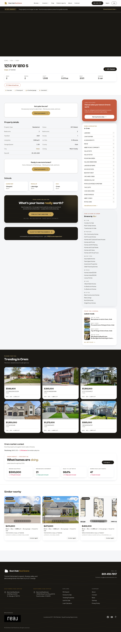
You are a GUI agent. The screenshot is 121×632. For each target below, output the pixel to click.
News (93, 597)
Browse (36, 3)
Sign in (107, 3)
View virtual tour (13, 85)
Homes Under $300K (90, 272)
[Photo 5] (24, 521)
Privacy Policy (96, 603)
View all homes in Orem (90, 205)
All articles (89, 342)
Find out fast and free (39, 214)
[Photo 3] (19, 521)
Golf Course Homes (90, 237)
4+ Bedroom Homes (90, 286)
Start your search (40, 113)
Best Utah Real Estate (14, 627)
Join (114, 3)
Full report (108, 462)
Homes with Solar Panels (91, 247)
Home (6, 60)
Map (52, 3)
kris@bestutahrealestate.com (109, 577)
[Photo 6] (26, 521)
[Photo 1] (15, 521)
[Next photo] (38, 509)
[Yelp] (116, 617)
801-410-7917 (97, 3)
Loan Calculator (67, 603)
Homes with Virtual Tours (91, 253)
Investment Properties (90, 264)
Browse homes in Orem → (110, 9)
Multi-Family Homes (90, 225)
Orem (17, 60)
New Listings (87, 297)
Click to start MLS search (40, 232)
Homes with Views (89, 250)
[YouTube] (112, 617)
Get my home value (98, 117)
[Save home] (38, 499)
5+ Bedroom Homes (90, 289)
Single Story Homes (90, 303)
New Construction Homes (91, 295)
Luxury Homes (88, 278)
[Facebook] (108, 617)
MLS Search (66, 592)
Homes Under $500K (90, 275)
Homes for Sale (67, 595)
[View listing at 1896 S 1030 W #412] (98, 509)
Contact (77, 3)
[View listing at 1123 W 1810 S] (60, 509)
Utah (11, 60)
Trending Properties (68, 597)
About (70, 3)
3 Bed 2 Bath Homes (90, 284)
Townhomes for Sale (90, 228)
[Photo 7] (28, 521)
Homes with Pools (89, 242)
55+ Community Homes (91, 234)
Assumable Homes (89, 258)
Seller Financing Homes (91, 266)
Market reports (61, 3)
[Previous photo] (6, 509)
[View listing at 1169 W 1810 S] (22, 509)
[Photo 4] (22, 521)
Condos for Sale (89, 223)
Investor (45, 3)
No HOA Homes (88, 300)
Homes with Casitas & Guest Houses (94, 239)
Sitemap (94, 600)
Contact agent (34, 538)
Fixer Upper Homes (89, 261)
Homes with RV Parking (90, 245)
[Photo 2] (17, 521)
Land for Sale (66, 600)
